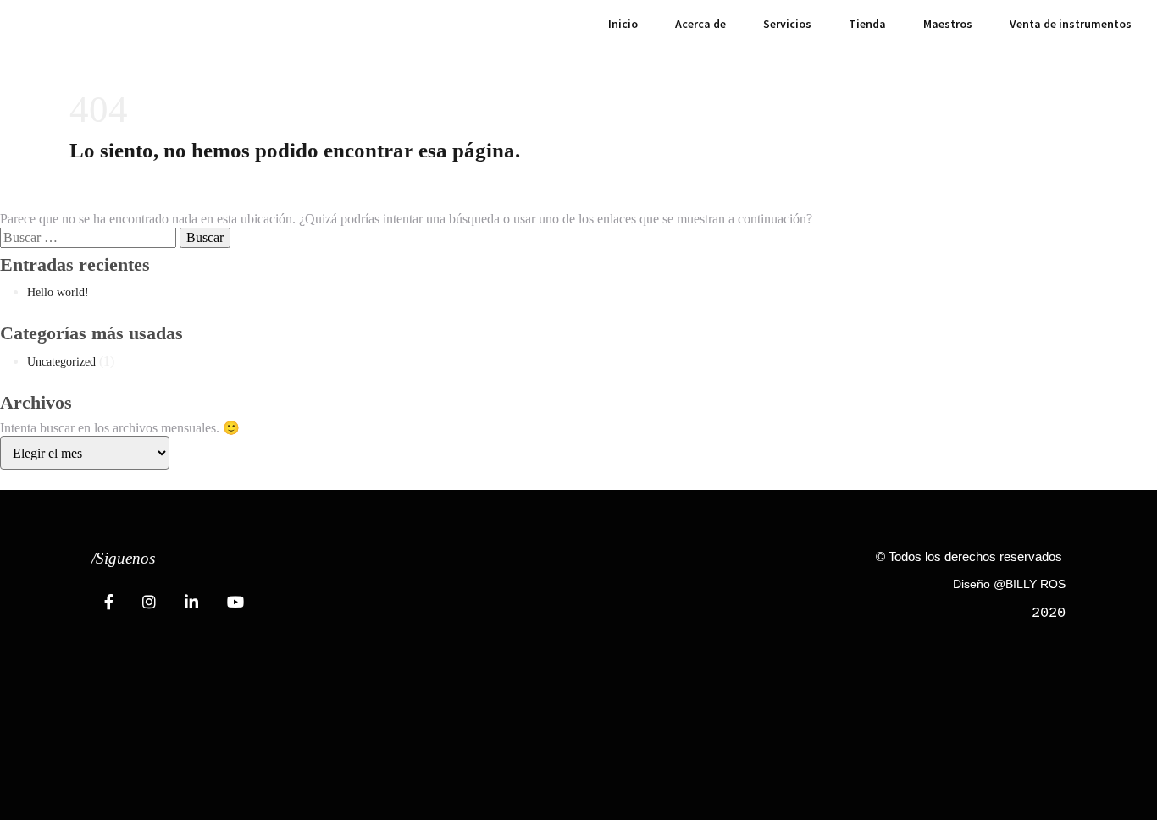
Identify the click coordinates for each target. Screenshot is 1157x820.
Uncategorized (61, 361)
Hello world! (58, 292)
